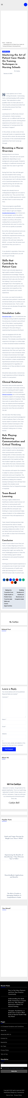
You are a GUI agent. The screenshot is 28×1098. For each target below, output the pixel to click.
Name (4, 719)
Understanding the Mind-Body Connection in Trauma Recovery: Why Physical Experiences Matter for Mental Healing (17, 1002)
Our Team (3, 1046)
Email (4, 726)
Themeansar (20, 1092)
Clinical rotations (7, 394)
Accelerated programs (8, 213)
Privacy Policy (5, 1050)
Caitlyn (18, 71)
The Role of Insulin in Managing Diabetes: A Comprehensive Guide (14, 895)
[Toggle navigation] (2, 4)
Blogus (13, 1092)
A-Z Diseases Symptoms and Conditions (12, 1026)
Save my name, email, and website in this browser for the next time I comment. (13, 744)
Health (6, 919)
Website (4, 734)
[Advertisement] (14, 26)
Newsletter (4, 1042)
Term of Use (4, 1054)
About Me (3, 1030)
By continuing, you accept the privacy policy (13, 1068)
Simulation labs (6, 316)
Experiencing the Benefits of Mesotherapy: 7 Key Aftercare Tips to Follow (14, 857)
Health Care (6, 51)
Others (7, 935)
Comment (5, 697)
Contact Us (4, 1038)
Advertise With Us (6, 1034)
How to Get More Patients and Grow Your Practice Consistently (16, 992)
